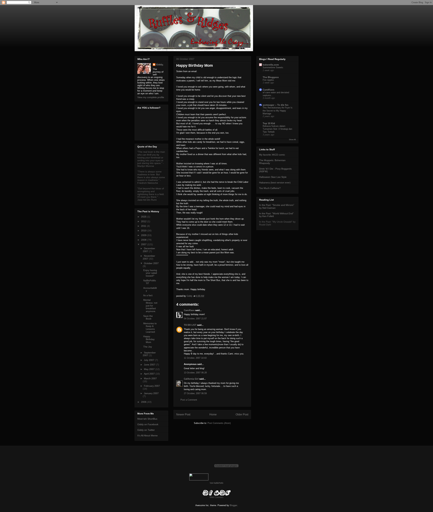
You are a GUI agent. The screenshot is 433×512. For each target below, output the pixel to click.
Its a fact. (148, 295)
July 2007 (149, 360)
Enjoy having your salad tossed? (150, 273)
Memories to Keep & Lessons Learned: (150, 327)
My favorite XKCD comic (272, 154)
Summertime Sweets (273, 67)
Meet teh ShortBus (147, 418)
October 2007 (151, 263)
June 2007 (150, 364)
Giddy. (160, 64)
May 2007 (149, 369)
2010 (144, 230)
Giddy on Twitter (146, 430)
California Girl (191, 379)
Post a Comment (188, 400)
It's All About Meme (147, 435)
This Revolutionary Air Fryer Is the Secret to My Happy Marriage (277, 110)
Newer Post (183, 414)
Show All (292, 139)
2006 (144, 402)
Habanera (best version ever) (275, 182)
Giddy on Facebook (147, 424)
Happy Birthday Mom (149, 339)
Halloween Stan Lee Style (273, 177)
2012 (144, 221)
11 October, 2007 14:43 (195, 358)
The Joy (147, 346)
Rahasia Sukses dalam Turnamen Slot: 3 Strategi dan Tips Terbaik (277, 129)
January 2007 (151, 393)
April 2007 (149, 373)
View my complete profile (150, 97)
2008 (144, 239)
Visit (216, 483)
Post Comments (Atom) (219, 423)
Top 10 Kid (269, 123)
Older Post (242, 414)
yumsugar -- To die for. (276, 105)
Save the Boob (148, 317)
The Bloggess (271, 77)
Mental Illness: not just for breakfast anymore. (150, 306)
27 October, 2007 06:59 (195, 393)
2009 (144, 235)
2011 (144, 226)
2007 (144, 244)
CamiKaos (189, 310)
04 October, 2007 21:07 (195, 318)
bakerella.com (271, 64)
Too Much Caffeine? (270, 188)
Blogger (233, 505)
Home (213, 414)
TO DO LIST (190, 325)
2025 (144, 216)
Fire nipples (268, 80)
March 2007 (150, 378)
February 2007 (152, 386)
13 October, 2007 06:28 (195, 372)
